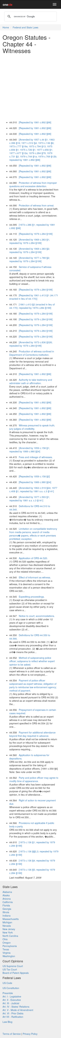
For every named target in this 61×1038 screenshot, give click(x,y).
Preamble (8, 993)
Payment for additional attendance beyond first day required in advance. (32, 734)
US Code (7, 983)
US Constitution (11, 988)
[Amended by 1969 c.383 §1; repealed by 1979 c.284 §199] (29, 241)
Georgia (7, 908)
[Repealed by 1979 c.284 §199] (36, 233)
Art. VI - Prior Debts (13, 1013)
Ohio (5, 939)
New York (8, 932)
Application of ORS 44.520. (33, 558)
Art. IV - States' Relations (16, 1006)
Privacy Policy (30, 1033)
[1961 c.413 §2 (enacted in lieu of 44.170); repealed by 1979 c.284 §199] (32, 306)
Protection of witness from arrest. (36, 205)
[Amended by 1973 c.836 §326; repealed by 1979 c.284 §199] (31, 344)
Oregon (7, 942)
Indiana (7, 915)
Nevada (7, 925)
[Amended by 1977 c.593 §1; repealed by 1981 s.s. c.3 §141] (29, 498)
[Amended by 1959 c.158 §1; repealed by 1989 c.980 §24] (29, 449)
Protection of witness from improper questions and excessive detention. (33, 184)
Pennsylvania (10, 946)
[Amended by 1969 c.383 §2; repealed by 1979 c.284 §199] (29, 250)
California (8, 902)
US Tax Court (10, 969)
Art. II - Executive (12, 1000)
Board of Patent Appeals (16, 972)
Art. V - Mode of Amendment (18, 1010)
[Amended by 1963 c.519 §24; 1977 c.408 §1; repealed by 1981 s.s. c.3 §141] (33, 489)
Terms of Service (12, 1033)
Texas (6, 949)
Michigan (7, 922)
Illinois (6, 912)
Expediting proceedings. (32, 596)
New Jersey (9, 929)
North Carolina (10, 935)
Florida (6, 905)
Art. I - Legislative (12, 996)
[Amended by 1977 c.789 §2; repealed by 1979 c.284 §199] (29, 259)
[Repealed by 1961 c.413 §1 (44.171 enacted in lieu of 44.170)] (33, 297)
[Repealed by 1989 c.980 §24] (35, 482)
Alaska (6, 895)
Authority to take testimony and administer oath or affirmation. (30, 381)
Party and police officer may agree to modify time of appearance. (33, 779)
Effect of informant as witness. (35, 577)
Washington (9, 956)
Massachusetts (11, 919)
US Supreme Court (13, 966)
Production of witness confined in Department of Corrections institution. (31, 353)
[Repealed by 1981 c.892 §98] (35, 122)
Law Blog (7, 1021)
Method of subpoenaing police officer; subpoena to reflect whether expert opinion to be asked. (32, 661)
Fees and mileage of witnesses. (36, 457)
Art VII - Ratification (13, 1016)
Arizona (7, 898)
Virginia (7, 952)
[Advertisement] (30, 86)
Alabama (7, 892)
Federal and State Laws (25, 27)
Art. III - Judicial (11, 1003)
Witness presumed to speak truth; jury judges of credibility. (32, 427)
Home (6, 27)
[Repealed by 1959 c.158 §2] (34, 476)
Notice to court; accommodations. (37, 616)
